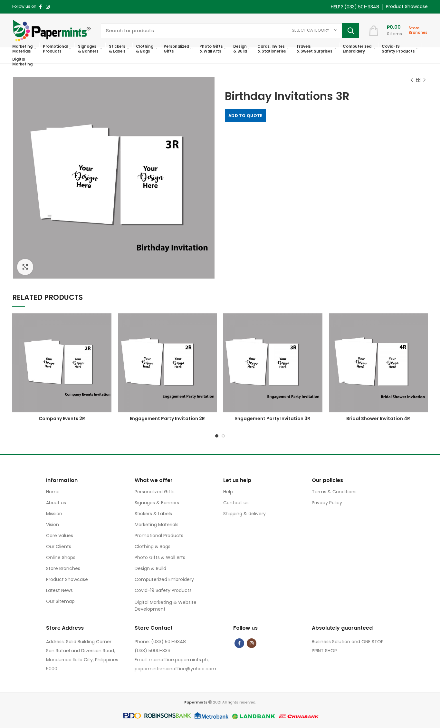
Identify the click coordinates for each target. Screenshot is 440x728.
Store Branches (63, 568)
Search (350, 30)
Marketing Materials (156, 524)
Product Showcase (67, 579)
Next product (424, 80)
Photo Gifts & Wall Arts (160, 557)
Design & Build (150, 568)
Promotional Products (159, 535)
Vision (52, 524)
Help (228, 491)
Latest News (59, 590)
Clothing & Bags (152, 546)
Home (53, 491)
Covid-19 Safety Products (163, 590)
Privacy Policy (327, 502)
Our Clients (58, 546)
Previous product (411, 80)
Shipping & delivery (244, 513)
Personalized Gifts (155, 491)
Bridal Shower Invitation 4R (378, 418)
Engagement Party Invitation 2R (167, 418)
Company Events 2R (62, 418)
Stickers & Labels (153, 513)
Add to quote (245, 116)
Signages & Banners (157, 502)
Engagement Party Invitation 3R (272, 418)
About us (56, 502)
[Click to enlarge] (25, 267)
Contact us (236, 502)
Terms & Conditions (334, 491)
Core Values (59, 535)
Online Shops (60, 557)
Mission (54, 513)
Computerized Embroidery (164, 579)
